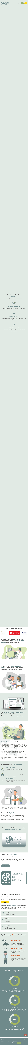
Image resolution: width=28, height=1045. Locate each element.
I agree (19, 1042)
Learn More (5, 865)
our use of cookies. (20, 1039)
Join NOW (5, 902)
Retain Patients (14, 316)
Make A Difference (14, 306)
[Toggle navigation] (18, 3)
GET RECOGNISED (14, 328)
